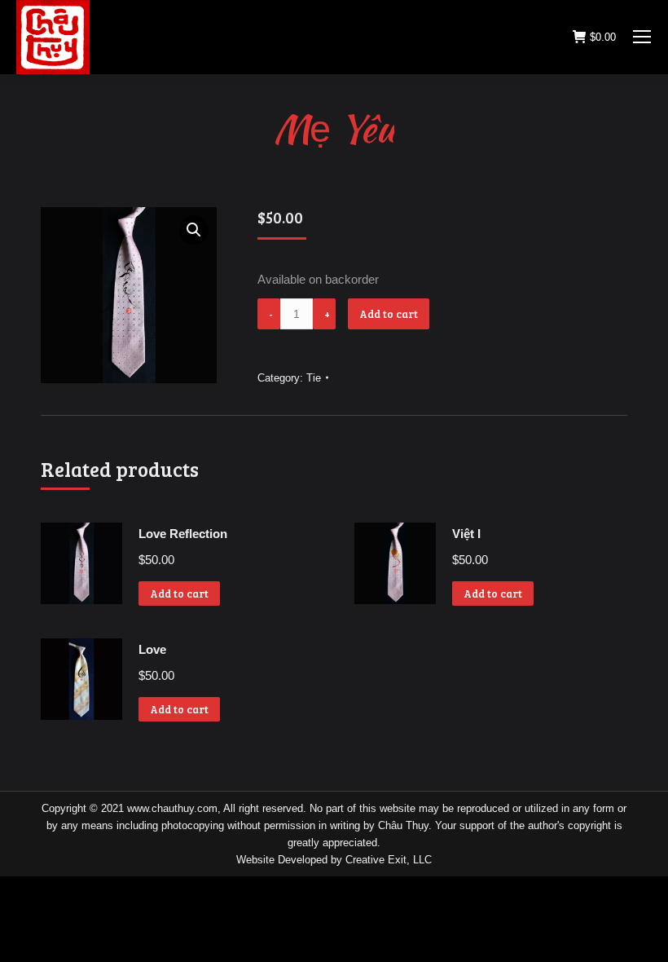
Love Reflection (182, 534)
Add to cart (388, 314)
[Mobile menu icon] (642, 36)
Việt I (466, 534)
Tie (313, 378)
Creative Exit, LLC (388, 860)
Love (152, 649)
